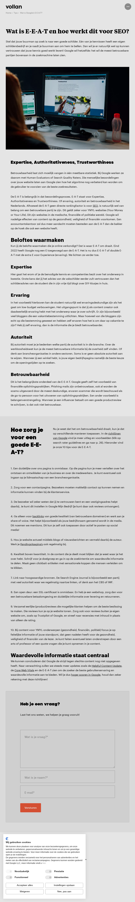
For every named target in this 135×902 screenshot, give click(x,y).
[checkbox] (9, 871)
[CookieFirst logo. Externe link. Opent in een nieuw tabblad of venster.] (7, 838)
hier (44, 863)
